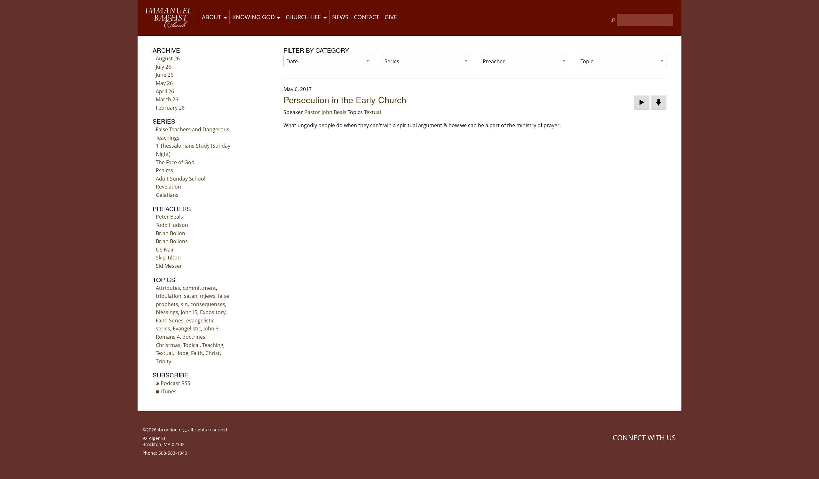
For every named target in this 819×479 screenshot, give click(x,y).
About (211, 17)
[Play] (641, 103)
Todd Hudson (172, 224)
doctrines (193, 336)
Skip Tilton (168, 257)
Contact (366, 17)
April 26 (165, 91)
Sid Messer (169, 265)
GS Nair (165, 249)
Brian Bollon (170, 233)
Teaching (212, 345)
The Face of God (175, 162)
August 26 (168, 58)
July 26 (163, 66)
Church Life (303, 17)
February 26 (170, 107)
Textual (164, 353)
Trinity (163, 361)
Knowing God (253, 17)
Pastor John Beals (325, 112)
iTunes (168, 391)
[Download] (658, 103)
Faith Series (170, 320)
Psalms (164, 170)
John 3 (211, 328)
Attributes (168, 287)
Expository (213, 312)
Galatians (167, 194)
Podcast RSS (174, 383)
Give (391, 17)
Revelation (168, 186)
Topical (191, 345)
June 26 (164, 74)
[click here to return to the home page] (168, 18)
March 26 (167, 99)
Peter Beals (169, 216)
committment (199, 287)
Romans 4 (168, 336)
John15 (189, 312)
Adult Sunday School (180, 178)
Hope (181, 353)
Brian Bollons (172, 241)
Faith (197, 353)
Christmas (168, 345)
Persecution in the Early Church (344, 99)
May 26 (164, 83)
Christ (212, 353)
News (340, 17)
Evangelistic (187, 328)
